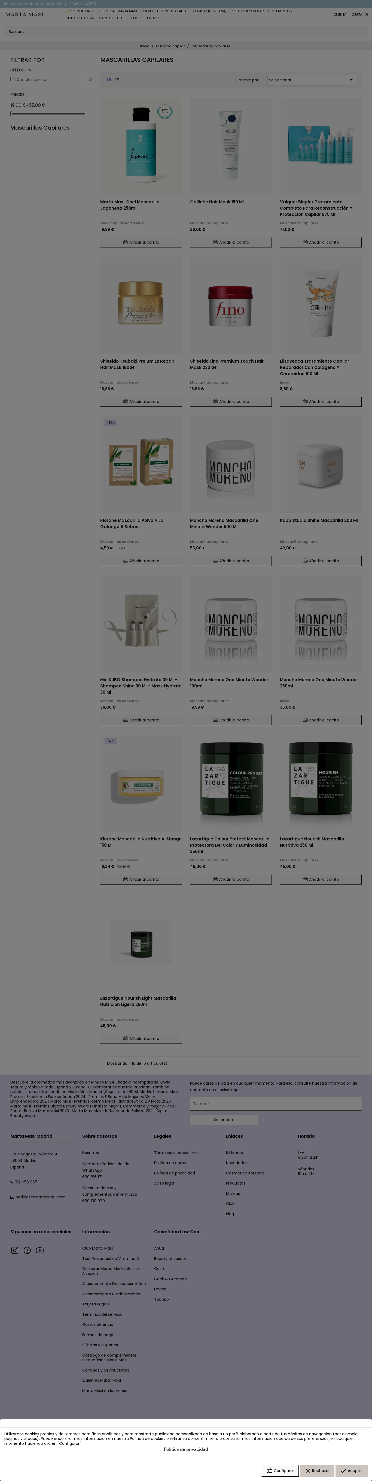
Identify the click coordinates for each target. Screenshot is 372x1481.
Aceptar (351, 1471)
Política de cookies (147, 1438)
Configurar (280, 1471)
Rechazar (317, 1471)
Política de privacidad (186, 1449)
